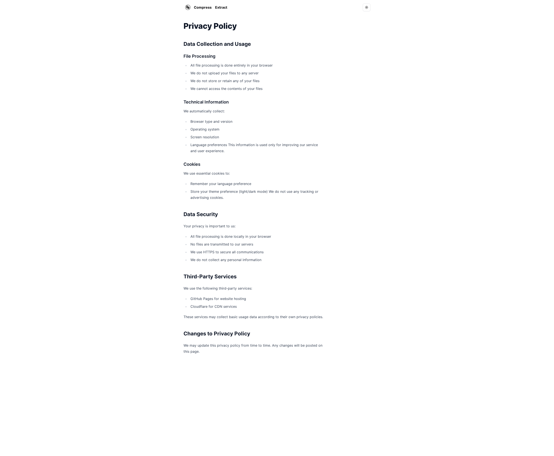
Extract (221, 7)
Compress (203, 7)
